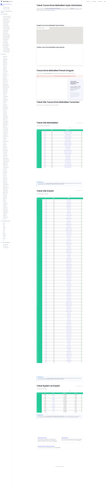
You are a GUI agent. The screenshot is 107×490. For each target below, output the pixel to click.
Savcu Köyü (5, 176)
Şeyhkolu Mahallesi (6, 45)
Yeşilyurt (4, 238)
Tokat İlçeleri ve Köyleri (6, 220)
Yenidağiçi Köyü (68, 354)
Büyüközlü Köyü (5, 88)
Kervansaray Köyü (6, 141)
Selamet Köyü (69, 323)
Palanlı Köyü (5, 170)
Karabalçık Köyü (69, 272)
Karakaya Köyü (68, 275)
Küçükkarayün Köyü (6, 159)
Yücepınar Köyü (5, 217)
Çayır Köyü (69, 238)
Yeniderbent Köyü (5, 212)
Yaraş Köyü (4, 206)
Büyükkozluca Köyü (6, 87)
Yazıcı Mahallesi (5, 47)
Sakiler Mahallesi (5, 42)
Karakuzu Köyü (5, 133)
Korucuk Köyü (5, 147)
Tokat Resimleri (5, 244)
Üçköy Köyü (5, 198)
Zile (3, 240)
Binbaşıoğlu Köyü (69, 224)
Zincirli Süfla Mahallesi (6, 50)
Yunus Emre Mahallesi (6, 48)
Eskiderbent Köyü (5, 108)
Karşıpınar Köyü (5, 136)
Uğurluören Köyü (5, 192)
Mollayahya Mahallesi (67, 153)
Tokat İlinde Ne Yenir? (42, 437)
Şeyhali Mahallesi (5, 44)
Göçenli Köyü (69, 255)
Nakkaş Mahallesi (5, 39)
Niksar (4, 230)
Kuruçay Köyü (5, 153)
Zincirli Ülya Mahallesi (6, 51)
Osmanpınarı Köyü (6, 167)
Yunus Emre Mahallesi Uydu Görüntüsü (6, 5)
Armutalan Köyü (5, 71)
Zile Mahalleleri (4, 14)
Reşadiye (4, 233)
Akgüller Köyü (69, 207)
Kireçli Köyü (4, 144)
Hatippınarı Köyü (5, 124)
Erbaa (4, 229)
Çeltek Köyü (69, 241)
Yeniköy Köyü (69, 357)
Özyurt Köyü (5, 169)
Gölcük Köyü (5, 113)
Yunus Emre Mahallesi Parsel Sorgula (6, 12)
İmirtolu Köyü (5, 127)
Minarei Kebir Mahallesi (6, 34)
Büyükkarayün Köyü (6, 85)
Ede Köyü (4, 102)
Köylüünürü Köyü (5, 150)
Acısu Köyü (4, 57)
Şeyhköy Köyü (5, 186)
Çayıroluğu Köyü (5, 96)
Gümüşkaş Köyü (5, 116)
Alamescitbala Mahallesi (7, 17)
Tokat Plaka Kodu (5, 247)
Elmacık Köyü (5, 104)
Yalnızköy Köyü (5, 203)
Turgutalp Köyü (5, 190)
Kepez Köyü (5, 139)
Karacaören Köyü (5, 130)
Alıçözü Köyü (5, 67)
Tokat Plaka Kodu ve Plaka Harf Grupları (46, 446)
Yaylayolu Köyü (5, 209)
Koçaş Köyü (69, 289)
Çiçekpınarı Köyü (5, 99)
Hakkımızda (100, 1)
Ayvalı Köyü (5, 73)
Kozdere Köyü (69, 292)
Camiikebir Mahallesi (6, 22)
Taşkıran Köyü (5, 189)
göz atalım (79, 440)
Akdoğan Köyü (5, 62)
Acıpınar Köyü (5, 56)
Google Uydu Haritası (6, 7)
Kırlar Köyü (4, 142)
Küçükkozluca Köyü (6, 161)
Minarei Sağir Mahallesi (6, 36)
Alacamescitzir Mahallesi (7, 16)
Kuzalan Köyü (5, 156)
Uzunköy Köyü (5, 193)
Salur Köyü (4, 173)
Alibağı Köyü (5, 68)
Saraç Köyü (4, 175)
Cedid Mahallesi (67, 139)
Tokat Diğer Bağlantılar (6, 242)
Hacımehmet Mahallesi (6, 28)
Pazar (4, 232)
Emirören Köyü (5, 105)
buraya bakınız (58, 447)
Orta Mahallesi (67, 156)
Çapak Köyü (5, 93)
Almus (4, 224)
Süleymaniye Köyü (5, 184)
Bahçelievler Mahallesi (67, 136)
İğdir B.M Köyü (5, 125)
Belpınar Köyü (5, 79)
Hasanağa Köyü (5, 122)
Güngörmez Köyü (5, 118)
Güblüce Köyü (69, 258)
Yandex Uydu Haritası (6, 8)
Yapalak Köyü (5, 204)
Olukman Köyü (69, 309)
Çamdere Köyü (5, 91)
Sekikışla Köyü (5, 178)
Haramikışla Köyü (5, 121)
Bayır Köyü (4, 76)
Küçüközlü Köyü (68, 306)
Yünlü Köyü (4, 218)
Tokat (45, 131)
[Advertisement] (60, 17)
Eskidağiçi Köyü (5, 107)
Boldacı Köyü (5, 82)
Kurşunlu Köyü (5, 152)
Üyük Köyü (4, 201)
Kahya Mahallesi (5, 31)
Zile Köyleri (4, 54)
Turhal (53, 408)
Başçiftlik (4, 227)
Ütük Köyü (4, 200)
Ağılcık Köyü (69, 204)
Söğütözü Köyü (5, 183)
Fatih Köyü (4, 110)
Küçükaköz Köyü (5, 158)
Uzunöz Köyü (5, 195)
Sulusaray (4, 235)
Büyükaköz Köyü (5, 84)
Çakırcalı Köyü (5, 90)
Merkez (53, 394)
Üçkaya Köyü (69, 340)
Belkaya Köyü (69, 221)
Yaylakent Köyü (5, 207)
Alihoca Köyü (5, 70)
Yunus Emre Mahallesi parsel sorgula (53, 9)
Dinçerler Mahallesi (6, 25)
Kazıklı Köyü (5, 138)
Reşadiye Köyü (5, 172)
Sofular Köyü (5, 181)
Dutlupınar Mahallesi (6, 27)
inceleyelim (55, 441)
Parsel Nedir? (94, 1)
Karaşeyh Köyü (5, 135)
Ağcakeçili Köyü (5, 59)
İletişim (105, 1)
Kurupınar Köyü (5, 155)
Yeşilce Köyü (5, 215)
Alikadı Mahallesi (5, 19)
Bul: (70, 127)
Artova (4, 226)
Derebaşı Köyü (5, 101)
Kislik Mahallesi (5, 33)
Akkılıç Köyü (5, 65)
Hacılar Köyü (5, 119)
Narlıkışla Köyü (5, 164)
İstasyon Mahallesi (6, 30)
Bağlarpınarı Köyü (5, 74)
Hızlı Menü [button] (88, 1)
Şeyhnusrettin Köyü (6, 187)
